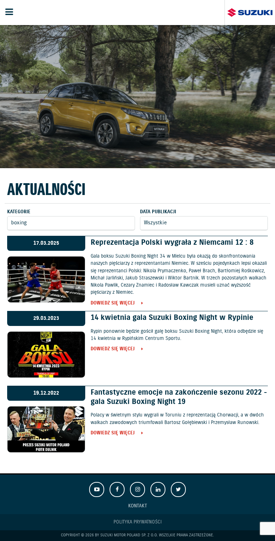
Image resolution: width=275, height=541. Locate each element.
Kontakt (137, 505)
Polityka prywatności (137, 522)
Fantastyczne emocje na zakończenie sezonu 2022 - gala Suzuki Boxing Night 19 (179, 397)
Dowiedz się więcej (113, 303)
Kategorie (18, 212)
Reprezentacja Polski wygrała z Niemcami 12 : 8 (172, 243)
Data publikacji (158, 212)
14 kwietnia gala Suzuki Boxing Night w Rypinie (172, 318)
